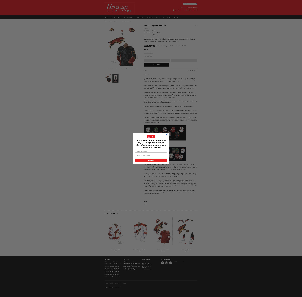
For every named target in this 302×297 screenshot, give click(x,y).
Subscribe (151, 160)
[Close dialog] (167, 134)
